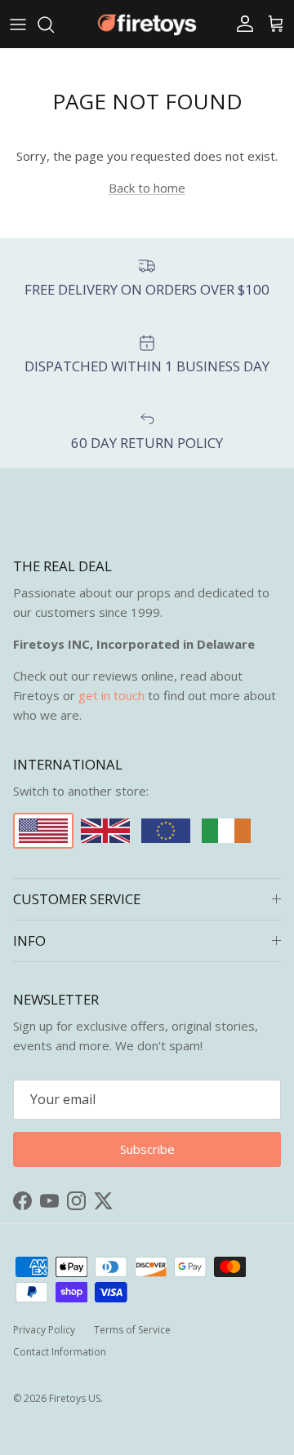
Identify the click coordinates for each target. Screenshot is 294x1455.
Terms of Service (132, 1330)
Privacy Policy (44, 1330)
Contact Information (59, 1352)
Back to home (147, 188)
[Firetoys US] (147, 24)
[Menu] (18, 24)
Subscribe (147, 1149)
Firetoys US (74, 1398)
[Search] (54, 24)
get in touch (111, 695)
